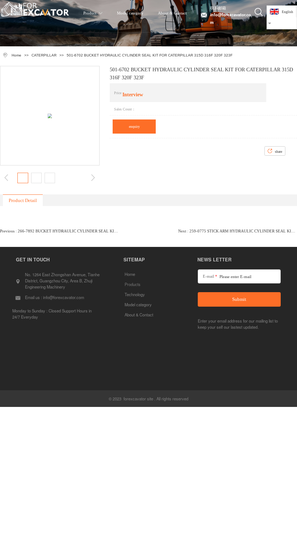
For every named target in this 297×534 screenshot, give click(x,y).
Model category (130, 13)
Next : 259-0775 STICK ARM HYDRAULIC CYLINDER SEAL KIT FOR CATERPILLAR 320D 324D (237, 231)
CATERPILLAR (44, 55)
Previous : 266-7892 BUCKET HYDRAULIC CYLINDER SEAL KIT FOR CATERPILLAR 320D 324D (59, 231)
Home (16, 55)
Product (89, 13)
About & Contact (172, 13)
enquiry (134, 127)
